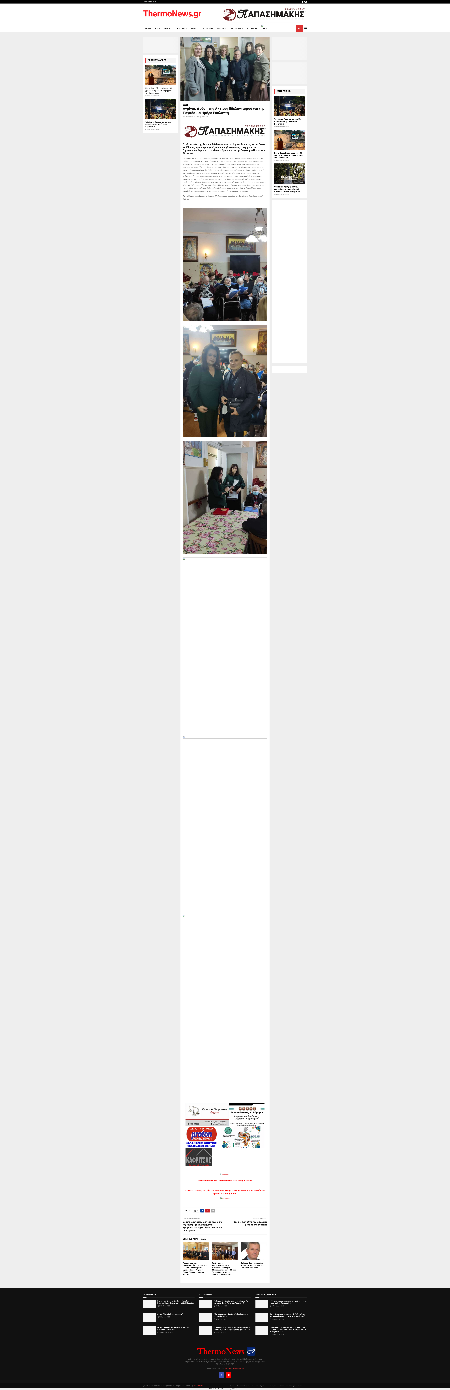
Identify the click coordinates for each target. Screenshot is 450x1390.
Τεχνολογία (149, 1294)
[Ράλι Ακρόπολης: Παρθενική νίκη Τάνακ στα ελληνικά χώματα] (205, 1317)
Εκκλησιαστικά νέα (265, 1294)
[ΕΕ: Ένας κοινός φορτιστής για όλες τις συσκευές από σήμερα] (149, 1330)
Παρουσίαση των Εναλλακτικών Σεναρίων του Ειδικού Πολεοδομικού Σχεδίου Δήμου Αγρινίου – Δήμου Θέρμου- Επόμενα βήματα (195, 1269)
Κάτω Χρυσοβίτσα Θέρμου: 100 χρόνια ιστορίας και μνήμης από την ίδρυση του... (158, 90)
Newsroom (189, 117)
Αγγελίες (194, 28)
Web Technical (198, 1386)
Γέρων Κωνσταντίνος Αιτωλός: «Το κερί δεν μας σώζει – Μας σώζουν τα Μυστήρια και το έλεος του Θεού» (288, 1329)
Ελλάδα (220, 28)
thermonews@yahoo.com (234, 1368)
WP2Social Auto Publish (215, 1389)
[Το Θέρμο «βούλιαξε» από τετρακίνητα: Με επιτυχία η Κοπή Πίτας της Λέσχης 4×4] (205, 1304)
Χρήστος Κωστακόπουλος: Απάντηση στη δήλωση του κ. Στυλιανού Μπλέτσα (253, 1265)
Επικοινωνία (252, 28)
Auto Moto (205, 1294)
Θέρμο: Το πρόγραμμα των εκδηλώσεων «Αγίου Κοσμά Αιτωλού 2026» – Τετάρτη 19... (287, 189)
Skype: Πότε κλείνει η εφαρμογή (170, 1314)
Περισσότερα (235, 28)
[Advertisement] (289, 281)
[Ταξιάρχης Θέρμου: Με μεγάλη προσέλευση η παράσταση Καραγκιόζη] (160, 109)
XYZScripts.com (237, 1389)
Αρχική (148, 28)
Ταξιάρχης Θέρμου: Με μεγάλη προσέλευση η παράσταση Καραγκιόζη (158, 124)
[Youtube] (228, 1375)
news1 (185, 104)
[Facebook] (221, 1375)
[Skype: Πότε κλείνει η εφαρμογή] (149, 1317)
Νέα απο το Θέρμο (163, 28)
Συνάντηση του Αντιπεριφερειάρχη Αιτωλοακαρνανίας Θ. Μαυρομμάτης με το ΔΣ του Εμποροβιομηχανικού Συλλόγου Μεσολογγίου (224, 1269)
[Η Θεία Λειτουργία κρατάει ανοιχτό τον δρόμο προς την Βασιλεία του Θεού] (261, 1304)
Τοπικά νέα (180, 28)
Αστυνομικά (208, 28)
